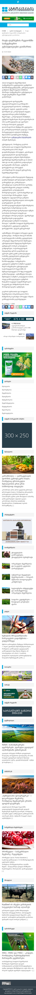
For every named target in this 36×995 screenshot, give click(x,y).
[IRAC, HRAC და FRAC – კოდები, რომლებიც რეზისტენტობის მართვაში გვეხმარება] (18, 942)
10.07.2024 (7, 52)
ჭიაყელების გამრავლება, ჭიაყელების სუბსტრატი (22, 555)
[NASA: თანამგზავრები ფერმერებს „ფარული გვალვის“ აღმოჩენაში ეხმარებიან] (18, 733)
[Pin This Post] (12, 77)
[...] (13, 505)
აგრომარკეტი (9, 928)
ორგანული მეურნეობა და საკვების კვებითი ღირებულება (22, 566)
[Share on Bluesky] (29, 77)
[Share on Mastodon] (23, 77)
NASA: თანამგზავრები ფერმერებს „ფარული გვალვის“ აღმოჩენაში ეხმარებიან (18, 747)
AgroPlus (8, 771)
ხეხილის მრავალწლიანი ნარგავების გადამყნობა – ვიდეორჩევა (15, 638)
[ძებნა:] (18, 25)
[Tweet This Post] (6, 77)
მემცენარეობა (7, 400)
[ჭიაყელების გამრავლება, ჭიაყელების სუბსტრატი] (6, 555)
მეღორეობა (6, 410)
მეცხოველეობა (7, 413)
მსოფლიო (8, 880)
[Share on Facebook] (3, 77)
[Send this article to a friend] (15, 77)
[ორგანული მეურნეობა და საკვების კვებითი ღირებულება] (6, 566)
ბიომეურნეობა (9, 547)
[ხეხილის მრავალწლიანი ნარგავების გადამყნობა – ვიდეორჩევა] (18, 624)
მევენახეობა (6, 393)
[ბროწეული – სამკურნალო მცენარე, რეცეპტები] (18, 840)
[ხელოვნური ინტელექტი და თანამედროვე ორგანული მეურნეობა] (6, 590)
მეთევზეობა (6, 396)
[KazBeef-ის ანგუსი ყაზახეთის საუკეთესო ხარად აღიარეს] (18, 893)
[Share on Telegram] (26, 77)
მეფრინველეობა (8, 403)
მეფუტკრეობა (7, 406)
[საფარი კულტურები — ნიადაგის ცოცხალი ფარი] (6, 601)
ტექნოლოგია (9, 720)
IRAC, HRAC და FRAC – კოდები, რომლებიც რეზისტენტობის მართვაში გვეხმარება (18, 955)
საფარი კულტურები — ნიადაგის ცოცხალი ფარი (22, 602)
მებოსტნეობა (7, 390)
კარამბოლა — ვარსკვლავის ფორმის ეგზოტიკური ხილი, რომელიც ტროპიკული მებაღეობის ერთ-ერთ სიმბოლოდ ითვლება (16, 481)
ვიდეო (6, 611)
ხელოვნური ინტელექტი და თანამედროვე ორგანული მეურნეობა (22, 590)
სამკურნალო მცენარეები (13, 827)
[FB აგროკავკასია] (18, 2)
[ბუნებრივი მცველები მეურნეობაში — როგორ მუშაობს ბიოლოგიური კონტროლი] (6, 577)
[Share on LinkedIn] (9, 77)
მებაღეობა (6, 386)
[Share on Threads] (32, 77)
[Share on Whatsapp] (20, 77)
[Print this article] (17, 77)
